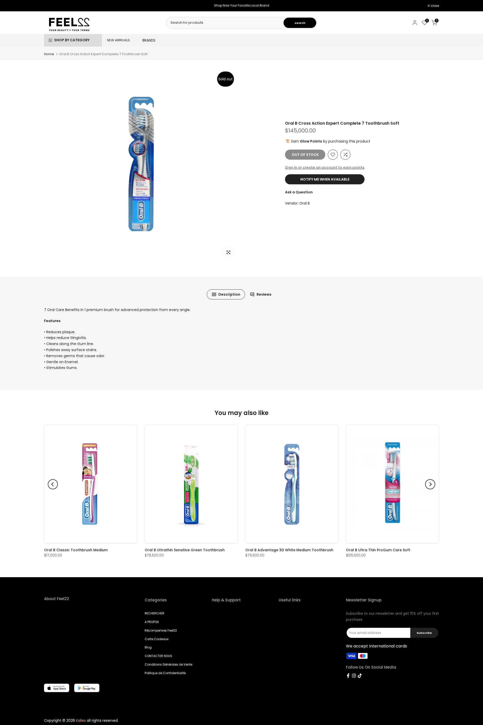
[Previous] (53, 484)
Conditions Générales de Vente (168, 664)
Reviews (264, 294)
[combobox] (225, 23)
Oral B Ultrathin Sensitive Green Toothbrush (185, 550)
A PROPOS (152, 622)
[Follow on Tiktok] (359, 676)
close (50, 5)
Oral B (304, 203)
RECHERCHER (154, 613)
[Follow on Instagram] (354, 676)
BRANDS (148, 40)
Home (49, 54)
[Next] (430, 484)
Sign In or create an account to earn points (325, 167)
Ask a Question (299, 192)
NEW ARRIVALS (118, 40)
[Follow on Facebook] (348, 676)
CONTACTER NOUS (158, 656)
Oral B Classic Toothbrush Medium (76, 550)
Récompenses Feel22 (161, 630)
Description (229, 294)
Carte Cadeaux (157, 639)
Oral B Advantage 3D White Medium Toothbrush (289, 550)
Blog (148, 647)
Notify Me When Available (324, 179)
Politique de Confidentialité (165, 673)
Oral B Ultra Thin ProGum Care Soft (378, 550)
